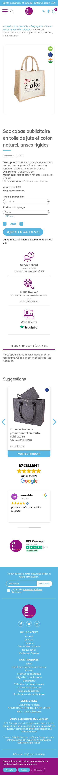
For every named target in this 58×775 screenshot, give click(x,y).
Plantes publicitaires (29, 673)
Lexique (29, 642)
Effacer (10, 216)
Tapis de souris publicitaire (29, 694)
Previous (3, 422)
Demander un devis (29, 646)
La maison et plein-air (29, 687)
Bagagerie (37, 26)
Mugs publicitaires (29, 690)
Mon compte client (29, 704)
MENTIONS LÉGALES (29, 711)
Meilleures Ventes (29, 653)
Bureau (29, 670)
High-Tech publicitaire (29, 677)
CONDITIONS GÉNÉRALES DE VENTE (29, 708)
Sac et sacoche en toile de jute (27, 28)
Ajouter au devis (23, 232)
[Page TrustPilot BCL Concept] (29, 546)
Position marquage (14, 207)
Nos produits (21, 26)
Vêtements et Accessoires (29, 684)
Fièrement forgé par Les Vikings (29, 754)
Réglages (38, 770)
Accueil (7, 26)
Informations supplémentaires (29, 346)
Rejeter (24, 770)
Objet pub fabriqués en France (29, 666)
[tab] (29, 346)
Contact (29, 639)
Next (55, 422)
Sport (29, 663)
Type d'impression (13, 196)
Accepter (10, 770)
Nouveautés (29, 649)
